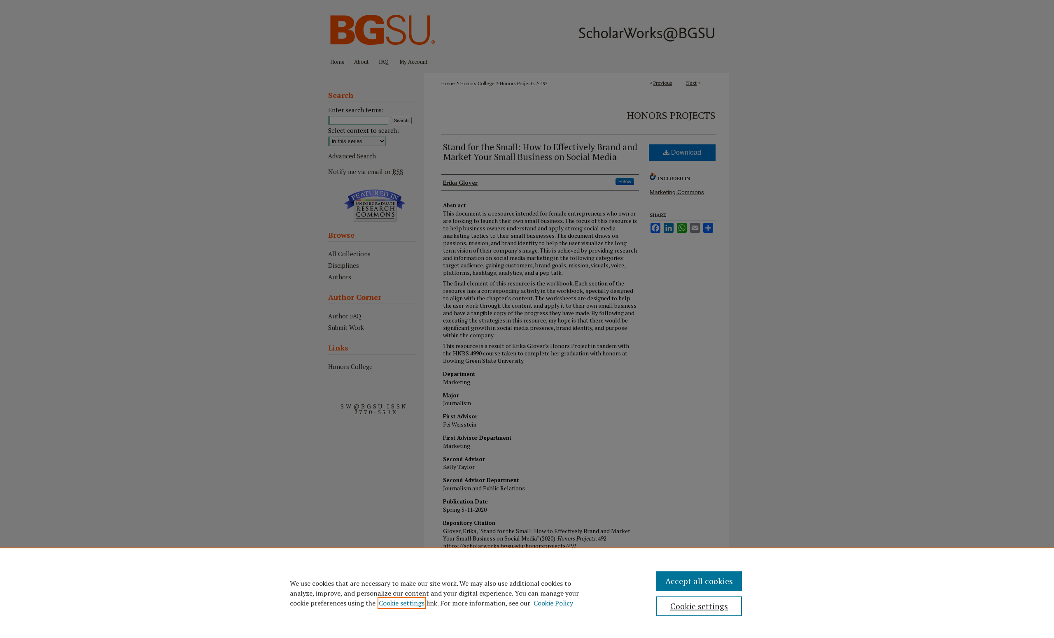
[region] (527, 593)
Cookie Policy (553, 603)
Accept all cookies (699, 581)
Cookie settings (401, 603)
